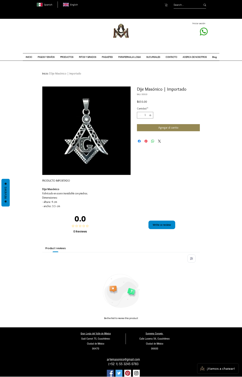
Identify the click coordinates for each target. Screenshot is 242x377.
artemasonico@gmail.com (123, 359)
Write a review (162, 225)
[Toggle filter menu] (191, 258)
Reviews (6, 193)
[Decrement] (139, 115)
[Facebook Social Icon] (110, 373)
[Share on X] (159, 141)
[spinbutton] (145, 115)
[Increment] (150, 115)
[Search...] (205, 4)
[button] (166, 5)
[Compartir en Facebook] (139, 141)
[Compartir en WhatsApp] (153, 141)
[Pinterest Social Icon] (127, 373)
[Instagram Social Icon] (136, 373)
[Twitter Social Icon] (119, 373)
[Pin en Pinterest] (146, 141)
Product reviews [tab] (55, 248)
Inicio (45, 73)
